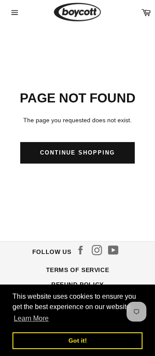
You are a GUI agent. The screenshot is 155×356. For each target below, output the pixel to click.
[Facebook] (82, 250)
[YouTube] (115, 250)
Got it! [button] (77, 340)
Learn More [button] (31, 318)
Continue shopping (77, 152)
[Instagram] (99, 250)
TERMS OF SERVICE (77, 269)
